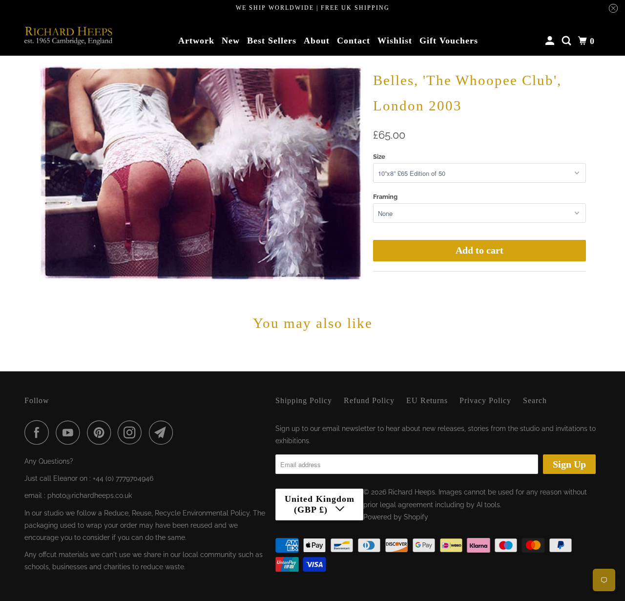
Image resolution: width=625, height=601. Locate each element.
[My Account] (551, 41)
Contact (353, 40)
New (231, 40)
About (317, 40)
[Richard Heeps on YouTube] (70, 432)
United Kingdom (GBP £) (319, 504)
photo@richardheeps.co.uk (89, 495)
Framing (385, 196)
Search (535, 400)
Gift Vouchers (448, 40)
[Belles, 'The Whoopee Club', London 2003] (201, 173)
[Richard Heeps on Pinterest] (101, 432)
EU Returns (427, 400)
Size (379, 156)
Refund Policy (369, 400)
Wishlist (394, 40)
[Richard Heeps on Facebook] (39, 432)
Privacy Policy (485, 400)
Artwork (196, 40)
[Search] (567, 41)
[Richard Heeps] (68, 35)
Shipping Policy (303, 400)
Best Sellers (271, 40)
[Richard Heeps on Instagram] (132, 432)
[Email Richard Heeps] (163, 432)
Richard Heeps (411, 492)
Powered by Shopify (395, 517)
